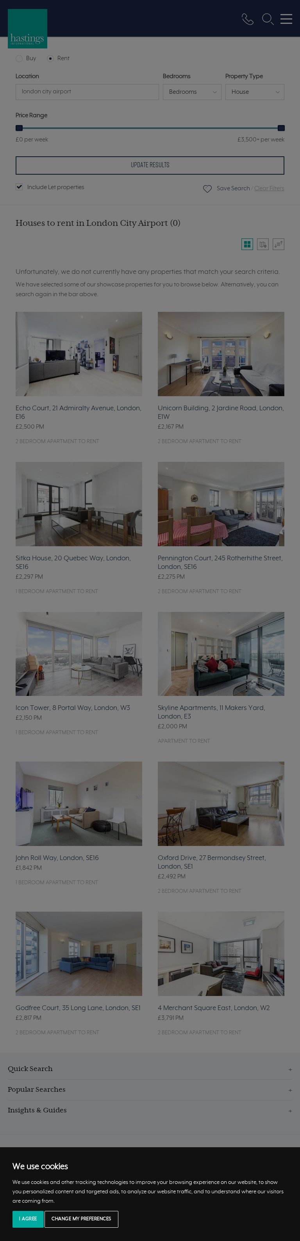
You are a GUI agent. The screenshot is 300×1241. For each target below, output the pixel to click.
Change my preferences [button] (81, 1219)
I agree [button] (28, 1219)
